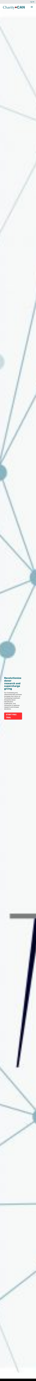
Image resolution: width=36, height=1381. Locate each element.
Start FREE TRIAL (11, 716)
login (31, 2)
